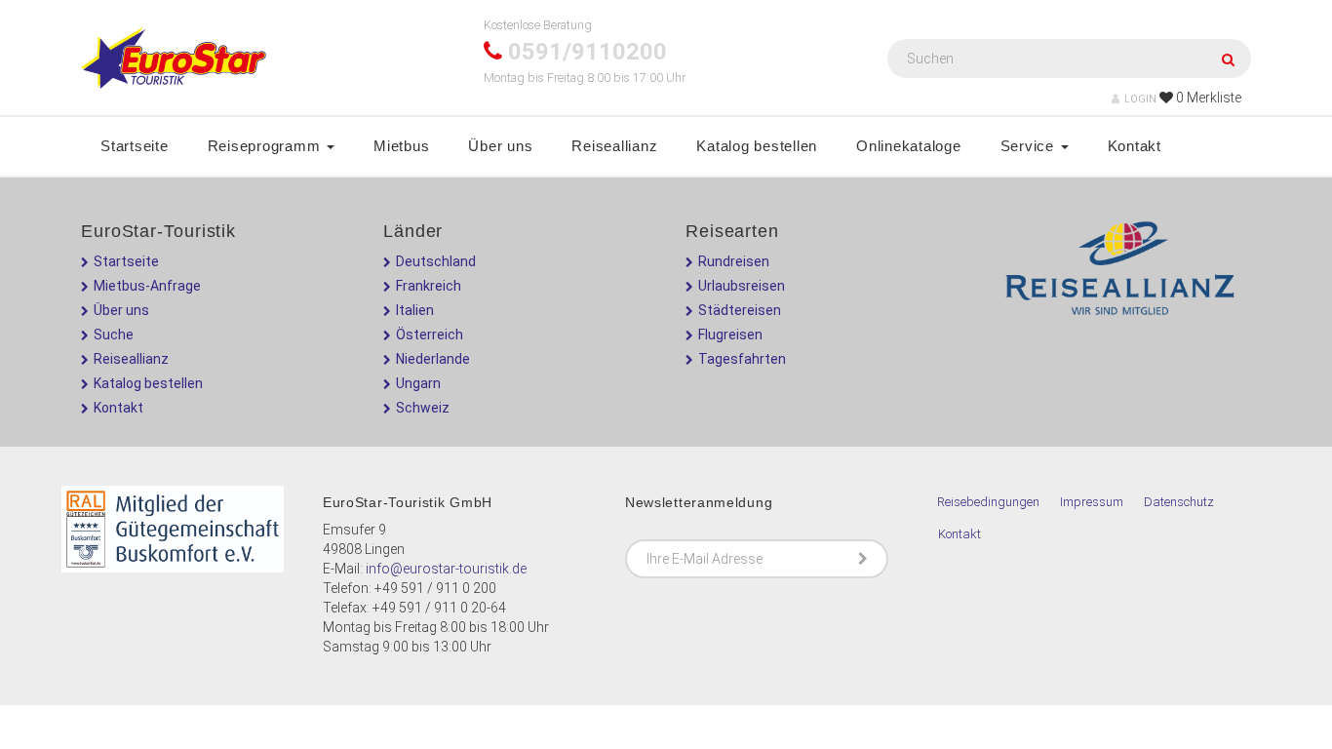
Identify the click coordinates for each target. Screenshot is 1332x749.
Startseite (134, 146)
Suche (114, 334)
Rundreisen (733, 261)
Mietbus (401, 146)
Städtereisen (739, 310)
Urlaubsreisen (741, 286)
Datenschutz (1179, 501)
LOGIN (1140, 99)
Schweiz (423, 407)
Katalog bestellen (756, 146)
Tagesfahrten (742, 359)
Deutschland (436, 261)
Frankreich (428, 286)
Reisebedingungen (988, 501)
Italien (415, 310)
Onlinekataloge (908, 146)
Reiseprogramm (267, 146)
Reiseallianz (614, 146)
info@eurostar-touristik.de (446, 568)
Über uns (500, 146)
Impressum (1091, 501)
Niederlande (433, 359)
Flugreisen (730, 334)
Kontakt (1134, 146)
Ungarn (418, 383)
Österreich (429, 334)
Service (1029, 146)
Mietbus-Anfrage (147, 286)
